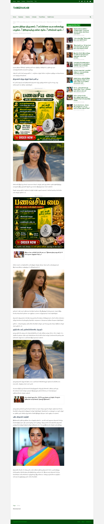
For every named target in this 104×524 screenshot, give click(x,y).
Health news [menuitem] (51, 17)
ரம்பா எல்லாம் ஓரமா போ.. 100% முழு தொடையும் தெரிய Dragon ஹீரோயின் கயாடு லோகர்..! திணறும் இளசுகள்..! (42, 398)
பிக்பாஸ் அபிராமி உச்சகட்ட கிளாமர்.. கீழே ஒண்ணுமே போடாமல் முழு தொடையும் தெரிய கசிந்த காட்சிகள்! (81, 106)
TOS (35, 1)
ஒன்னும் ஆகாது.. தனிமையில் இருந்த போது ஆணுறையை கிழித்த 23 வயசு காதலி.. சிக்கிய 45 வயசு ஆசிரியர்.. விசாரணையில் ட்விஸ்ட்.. (82, 81)
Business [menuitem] (21, 17)
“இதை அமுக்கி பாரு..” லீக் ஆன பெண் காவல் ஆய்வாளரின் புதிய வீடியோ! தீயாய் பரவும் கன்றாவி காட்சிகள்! (82, 47)
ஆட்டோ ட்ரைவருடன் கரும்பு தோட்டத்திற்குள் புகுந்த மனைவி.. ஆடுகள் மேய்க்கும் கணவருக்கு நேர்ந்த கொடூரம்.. (82, 98)
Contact (23, 1)
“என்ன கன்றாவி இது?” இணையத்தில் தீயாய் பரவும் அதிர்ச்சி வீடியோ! (82, 39)
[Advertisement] (38, 492)
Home (14, 1)
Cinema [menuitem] (28, 17)
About (18, 1)
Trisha (17, 21)
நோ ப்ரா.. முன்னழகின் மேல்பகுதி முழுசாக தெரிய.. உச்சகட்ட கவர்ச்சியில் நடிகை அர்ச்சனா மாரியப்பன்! (82, 89)
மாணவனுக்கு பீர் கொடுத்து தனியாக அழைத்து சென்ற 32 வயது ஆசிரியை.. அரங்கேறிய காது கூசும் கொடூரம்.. (82, 64)
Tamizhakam (24, 521)
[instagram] (85, 1)
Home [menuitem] (14, 17)
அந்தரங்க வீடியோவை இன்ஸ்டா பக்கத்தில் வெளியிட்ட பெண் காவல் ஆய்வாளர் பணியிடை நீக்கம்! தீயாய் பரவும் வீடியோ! (81, 31)
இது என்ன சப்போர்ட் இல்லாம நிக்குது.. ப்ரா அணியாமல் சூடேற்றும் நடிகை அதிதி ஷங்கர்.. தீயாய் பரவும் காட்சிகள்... (82, 55)
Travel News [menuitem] (42, 17)
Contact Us (88, 521)
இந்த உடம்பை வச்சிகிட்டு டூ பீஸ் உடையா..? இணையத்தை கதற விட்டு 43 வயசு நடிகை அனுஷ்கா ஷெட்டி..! (44, 253)
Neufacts (16, 33)
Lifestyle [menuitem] (34, 17)
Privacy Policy (30, 1)
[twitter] (82, 1)
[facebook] (79, 1)
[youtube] (90, 1)
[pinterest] (87, 1)
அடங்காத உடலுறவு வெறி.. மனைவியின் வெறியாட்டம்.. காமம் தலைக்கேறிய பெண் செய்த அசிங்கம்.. (82, 72)
